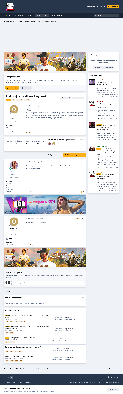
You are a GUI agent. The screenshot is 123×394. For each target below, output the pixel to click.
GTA (71, 382)
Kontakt (20, 382)
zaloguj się (62, 275)
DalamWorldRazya (10, 358)
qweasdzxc (14, 116)
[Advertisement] (61, 37)
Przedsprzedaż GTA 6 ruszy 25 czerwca (22, 338)
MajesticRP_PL (9, 330)
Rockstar (98, 86)
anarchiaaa (8, 349)
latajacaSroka (100, 180)
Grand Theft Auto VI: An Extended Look (104, 83)
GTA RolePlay (81, 382)
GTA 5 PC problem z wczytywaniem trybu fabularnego (105, 176)
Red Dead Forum (90, 382)
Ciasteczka (27, 382)
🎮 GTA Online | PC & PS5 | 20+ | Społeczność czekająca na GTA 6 (27, 316)
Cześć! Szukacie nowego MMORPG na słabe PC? (20, 356)
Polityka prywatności (10, 382)
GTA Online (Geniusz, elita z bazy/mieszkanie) (105, 105)
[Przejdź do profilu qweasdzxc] (14, 109)
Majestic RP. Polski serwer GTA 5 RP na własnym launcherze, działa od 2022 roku (27, 327)
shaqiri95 (8, 319)
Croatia (75, 382)
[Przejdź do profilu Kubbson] (49, 143)
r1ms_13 (98, 107)
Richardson (67, 317)
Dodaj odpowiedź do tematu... (23, 283)
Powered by (110, 382)
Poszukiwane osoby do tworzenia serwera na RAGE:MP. (23, 347)
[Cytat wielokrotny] (27, 191)
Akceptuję (114, 390)
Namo (7, 340)
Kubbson (14, 172)
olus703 (98, 191)
